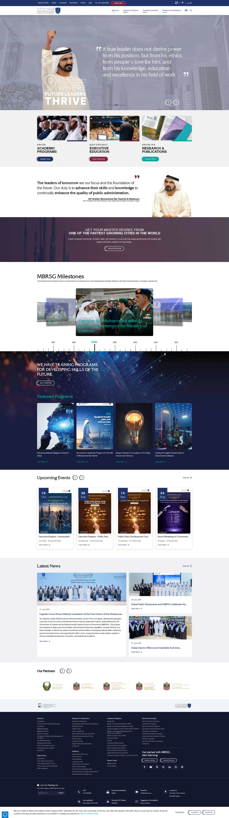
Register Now (45, 159)
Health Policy (76, 729)
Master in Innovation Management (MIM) (120, 726)
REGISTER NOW (114, 248)
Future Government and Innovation (83, 734)
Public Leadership (78, 731)
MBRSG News (111, 763)
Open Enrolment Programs (150, 726)
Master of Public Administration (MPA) (119, 724)
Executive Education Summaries (152, 741)
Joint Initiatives (77, 759)
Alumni (83, 3)
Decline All (209, 812)
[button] (168, 102)
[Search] (191, 10)
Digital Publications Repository (82, 744)
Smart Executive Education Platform (153, 736)
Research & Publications (172, 10)
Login (90, 3)
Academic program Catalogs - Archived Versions (122, 755)
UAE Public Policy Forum (45, 761)
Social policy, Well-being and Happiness (85, 724)
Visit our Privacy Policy (89, 814)
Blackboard (74, 3)
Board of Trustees (43, 734)
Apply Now (118, 3)
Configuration (179, 812)
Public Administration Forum (46, 763)
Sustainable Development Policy (82, 736)
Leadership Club (77, 762)
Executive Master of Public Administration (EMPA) (123, 729)
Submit (60, 793)
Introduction (41, 721)
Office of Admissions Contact (116, 748)
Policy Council (76, 739)
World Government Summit (46, 745)
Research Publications (79, 721)
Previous (73, 476)
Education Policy (77, 726)
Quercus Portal (43, 3)
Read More (43, 641)
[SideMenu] (186, 10)
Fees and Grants (112, 738)
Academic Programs (130, 10)
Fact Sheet (40, 726)
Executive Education (150, 10)
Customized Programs (149, 724)
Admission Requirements (115, 743)
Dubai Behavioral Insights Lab (82, 774)
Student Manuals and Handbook (117, 753)
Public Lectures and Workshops (47, 766)
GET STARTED (46, 383)
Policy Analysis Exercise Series (117, 750)
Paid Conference (42, 768)
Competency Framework (150, 731)
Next (80, 476)
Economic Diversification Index (82, 769)
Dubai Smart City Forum (80, 754)
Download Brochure (168, 760)
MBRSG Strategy (42, 729)
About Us (115, 10)
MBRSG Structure (43, 731)
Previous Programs (148, 739)
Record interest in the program (117, 745)
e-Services (63, 3)
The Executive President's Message (48, 724)
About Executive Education (150, 721)
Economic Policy (77, 741)
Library (54, 3)
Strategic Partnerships (44, 743)
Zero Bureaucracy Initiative (45, 748)
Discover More (150, 159)
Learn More (41, 462)
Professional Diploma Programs (152, 734)
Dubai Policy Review (79, 766)
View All (186, 478)
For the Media (111, 766)
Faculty (109, 740)
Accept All (194, 812)
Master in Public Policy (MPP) (116, 735)
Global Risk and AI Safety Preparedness (85, 771)
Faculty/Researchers (43, 740)
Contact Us (40, 750)
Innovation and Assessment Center (153, 729)
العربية (189, 3)
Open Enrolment (99, 159)
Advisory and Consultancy (80, 764)
